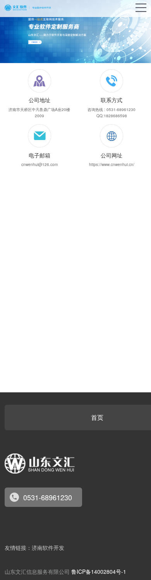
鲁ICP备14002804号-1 (98, 571)
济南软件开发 (48, 548)
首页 (97, 417)
